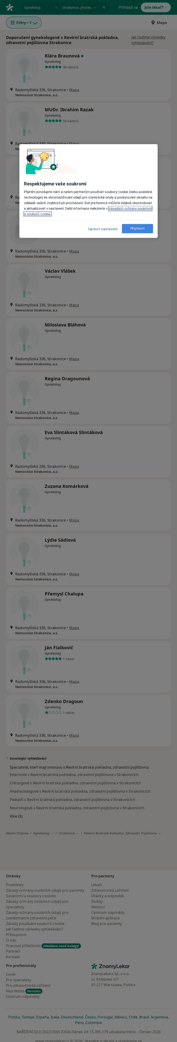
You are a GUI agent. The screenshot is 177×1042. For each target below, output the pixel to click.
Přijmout (137, 229)
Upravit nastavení (103, 229)
